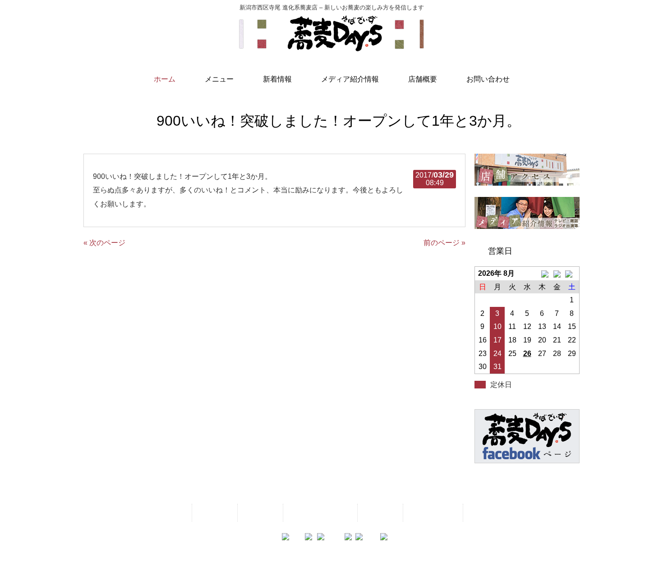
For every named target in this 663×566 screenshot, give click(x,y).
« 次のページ (104, 242)
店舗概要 (379, 512)
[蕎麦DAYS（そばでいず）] (331, 47)
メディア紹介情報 (319, 512)
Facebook (486, 512)
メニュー (213, 512)
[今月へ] (556, 273)
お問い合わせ (432, 512)
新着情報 (259, 512)
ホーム (172, 512)
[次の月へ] (571, 273)
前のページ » (444, 242)
